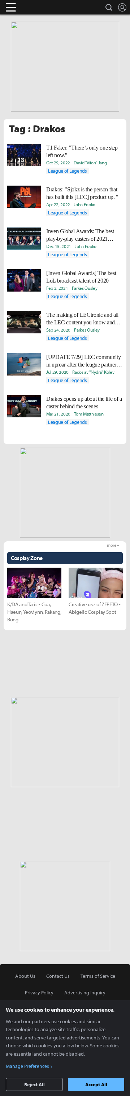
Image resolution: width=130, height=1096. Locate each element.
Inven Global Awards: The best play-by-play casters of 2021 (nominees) (80, 235)
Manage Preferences (27, 1066)
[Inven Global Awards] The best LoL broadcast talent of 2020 (81, 277)
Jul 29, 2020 (57, 372)
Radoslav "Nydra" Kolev (93, 372)
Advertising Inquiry (84, 992)
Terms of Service (98, 976)
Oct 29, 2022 (58, 162)
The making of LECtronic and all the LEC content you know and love (82, 319)
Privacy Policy (39, 992)
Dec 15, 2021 (58, 246)
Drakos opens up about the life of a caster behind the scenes (84, 402)
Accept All (96, 1084)
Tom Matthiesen (89, 414)
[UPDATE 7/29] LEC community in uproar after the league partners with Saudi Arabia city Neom (83, 361)
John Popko (84, 204)
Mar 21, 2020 (58, 414)
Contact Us (58, 976)
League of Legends (67, 171)
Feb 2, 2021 (57, 288)
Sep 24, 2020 (58, 330)
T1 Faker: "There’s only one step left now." (82, 151)
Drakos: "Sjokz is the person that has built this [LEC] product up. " (82, 193)
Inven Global (39, 7)
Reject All (34, 1084)
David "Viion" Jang (90, 162)
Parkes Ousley (85, 288)
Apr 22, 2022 (58, 204)
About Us (25, 976)
